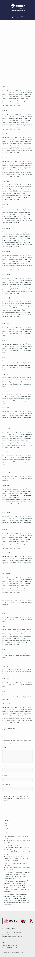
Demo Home (17, 55)
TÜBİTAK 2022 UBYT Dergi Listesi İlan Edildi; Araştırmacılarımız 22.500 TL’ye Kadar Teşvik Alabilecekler (16, 859)
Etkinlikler (6, 826)
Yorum (4, 747)
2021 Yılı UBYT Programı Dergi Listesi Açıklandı (17, 868)
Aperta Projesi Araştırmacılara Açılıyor (14, 863)
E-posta (5, 775)
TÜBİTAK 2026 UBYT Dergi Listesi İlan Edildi (16, 836)
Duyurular (6, 823)
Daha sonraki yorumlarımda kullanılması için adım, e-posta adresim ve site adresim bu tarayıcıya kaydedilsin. (17, 799)
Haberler (6, 828)
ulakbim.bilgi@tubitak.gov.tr (15, 952)
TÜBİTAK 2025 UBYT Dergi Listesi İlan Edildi (16, 840)
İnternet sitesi (6, 785)
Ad (3, 766)
